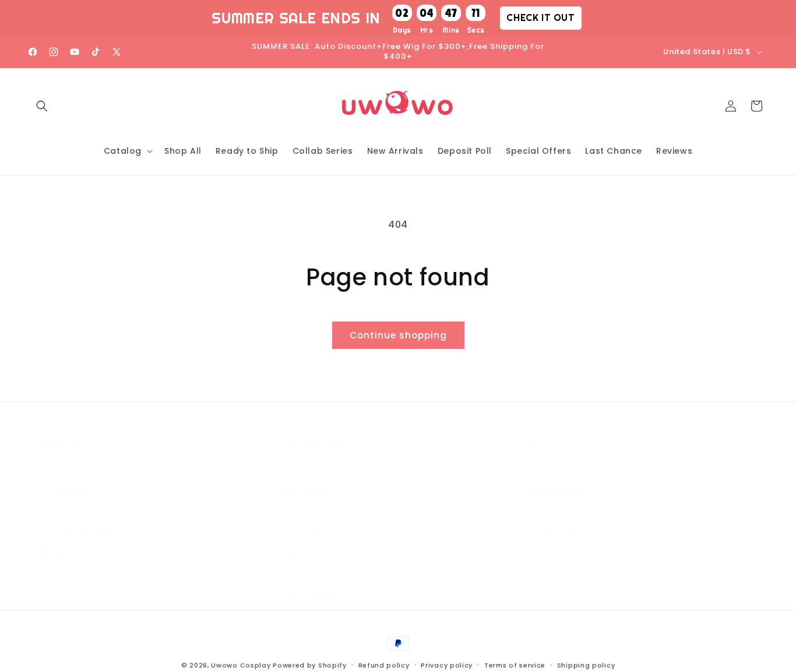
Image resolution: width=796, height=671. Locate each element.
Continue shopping (398, 335)
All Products (56, 491)
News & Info (56, 552)
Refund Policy (308, 573)
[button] (42, 106)
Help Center (304, 491)
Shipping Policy (311, 552)
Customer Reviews (71, 532)
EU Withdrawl (306, 593)
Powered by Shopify (310, 665)
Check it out (540, 17)
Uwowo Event (554, 470)
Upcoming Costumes (571, 511)
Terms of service (514, 665)
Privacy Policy (555, 552)
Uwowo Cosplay (240, 665)
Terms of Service (562, 532)
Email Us (296, 470)
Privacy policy (447, 665)
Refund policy (384, 665)
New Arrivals (552, 491)
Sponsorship (305, 511)
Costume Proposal (319, 532)
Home (42, 470)
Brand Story (56, 511)
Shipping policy (586, 665)
